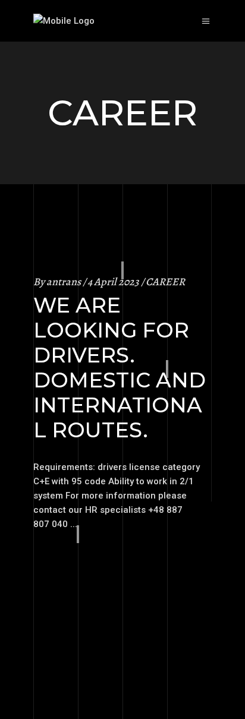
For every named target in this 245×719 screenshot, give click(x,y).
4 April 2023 (113, 282)
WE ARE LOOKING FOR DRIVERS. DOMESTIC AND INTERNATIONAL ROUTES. (119, 367)
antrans (63, 282)
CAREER (165, 282)
